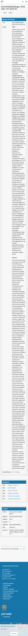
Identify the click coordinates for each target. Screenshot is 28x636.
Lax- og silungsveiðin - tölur (10, 591)
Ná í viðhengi (15, 472)
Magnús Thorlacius (13, 485)
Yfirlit (5, 13)
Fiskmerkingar (7, 585)
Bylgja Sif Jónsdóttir (13, 493)
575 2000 (7, 573)
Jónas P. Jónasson (12, 490)
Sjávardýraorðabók (8, 593)
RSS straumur (6, 598)
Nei (24, 548)
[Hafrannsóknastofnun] (2, 1)
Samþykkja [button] (14, 633)
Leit (11, 12)
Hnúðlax (5, 587)
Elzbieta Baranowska (13, 496)
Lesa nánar (4, 629)
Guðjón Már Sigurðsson (14, 498)
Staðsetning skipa (7, 596)
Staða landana (7, 594)
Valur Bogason (12, 488)
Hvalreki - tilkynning (8, 589)
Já (20, 548)
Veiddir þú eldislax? (8, 583)
